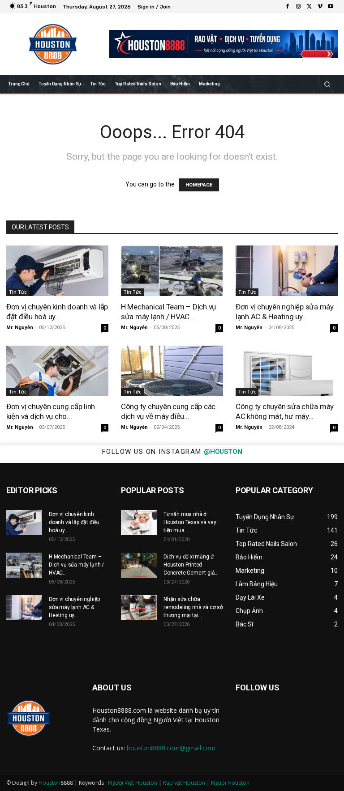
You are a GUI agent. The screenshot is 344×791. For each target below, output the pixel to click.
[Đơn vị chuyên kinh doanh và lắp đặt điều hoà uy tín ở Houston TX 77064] (57, 270)
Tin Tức (17, 292)
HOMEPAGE (198, 185)
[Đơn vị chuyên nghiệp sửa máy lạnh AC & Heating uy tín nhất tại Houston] (287, 270)
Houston (49, 783)
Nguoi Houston (230, 783)
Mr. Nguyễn (19, 327)
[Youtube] (330, 6)
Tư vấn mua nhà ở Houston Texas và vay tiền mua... (189, 522)
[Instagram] (298, 6)
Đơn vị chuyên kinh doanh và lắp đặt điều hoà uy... (74, 522)
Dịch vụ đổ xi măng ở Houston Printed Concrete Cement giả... (191, 565)
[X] (309, 6)
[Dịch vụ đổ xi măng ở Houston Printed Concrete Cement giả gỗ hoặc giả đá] (139, 565)
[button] (327, 84)
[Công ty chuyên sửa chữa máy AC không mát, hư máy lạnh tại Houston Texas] (287, 371)
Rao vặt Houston (184, 783)
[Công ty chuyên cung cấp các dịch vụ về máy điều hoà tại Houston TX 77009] (172, 371)
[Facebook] (287, 6)
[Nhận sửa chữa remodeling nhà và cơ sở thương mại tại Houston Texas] (139, 607)
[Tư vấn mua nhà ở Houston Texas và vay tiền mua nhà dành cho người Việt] (139, 522)
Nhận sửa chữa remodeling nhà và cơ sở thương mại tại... (193, 607)
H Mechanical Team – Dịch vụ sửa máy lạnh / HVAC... (76, 565)
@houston (223, 452)
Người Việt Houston (132, 783)
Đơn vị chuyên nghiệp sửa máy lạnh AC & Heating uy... (74, 607)
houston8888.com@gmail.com (171, 748)
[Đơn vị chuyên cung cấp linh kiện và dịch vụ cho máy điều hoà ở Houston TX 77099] (57, 371)
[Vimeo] (319, 6)
